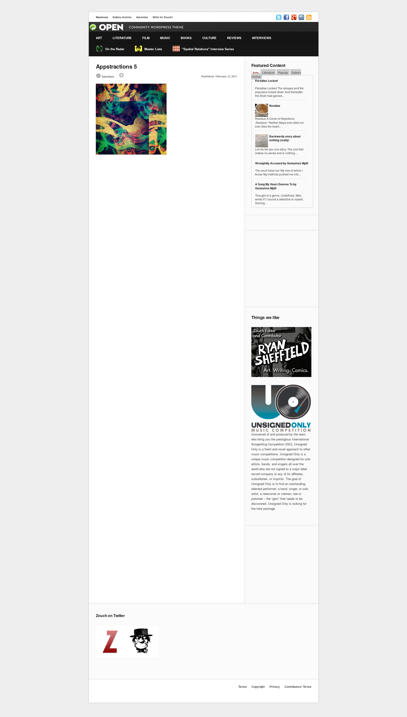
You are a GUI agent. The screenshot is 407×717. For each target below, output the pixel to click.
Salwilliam (108, 76)
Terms (242, 686)
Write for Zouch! (163, 17)
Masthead (102, 17)
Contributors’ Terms (298, 686)
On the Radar (114, 49)
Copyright (258, 686)
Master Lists (153, 49)
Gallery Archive (122, 17)
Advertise (142, 17)
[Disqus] (166, 227)
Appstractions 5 (116, 66)
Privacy (274, 686)
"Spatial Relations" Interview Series (208, 49)
